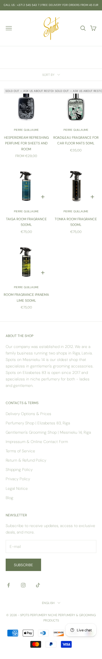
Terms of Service (20, 450)
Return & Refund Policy (26, 460)
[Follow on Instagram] (23, 585)
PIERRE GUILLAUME (26, 130)
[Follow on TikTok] (38, 585)
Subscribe (23, 565)
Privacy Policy (18, 478)
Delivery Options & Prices (28, 413)
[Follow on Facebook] (8, 585)
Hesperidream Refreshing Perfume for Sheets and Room (26, 143)
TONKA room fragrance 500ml (76, 222)
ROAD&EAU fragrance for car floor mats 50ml (76, 140)
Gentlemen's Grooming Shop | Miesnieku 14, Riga (48, 432)
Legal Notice (17, 488)
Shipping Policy (19, 469)
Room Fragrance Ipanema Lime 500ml (26, 297)
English (48, 603)
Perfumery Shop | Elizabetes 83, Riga (38, 423)
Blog (9, 497)
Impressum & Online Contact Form (37, 441)
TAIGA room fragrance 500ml (26, 222)
